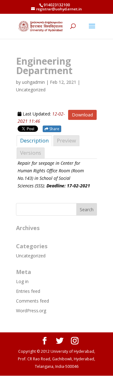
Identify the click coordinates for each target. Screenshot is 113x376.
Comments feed (32, 301)
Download (82, 115)
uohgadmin (33, 82)
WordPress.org (31, 311)
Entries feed (28, 291)
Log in (22, 281)
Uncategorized (31, 256)
